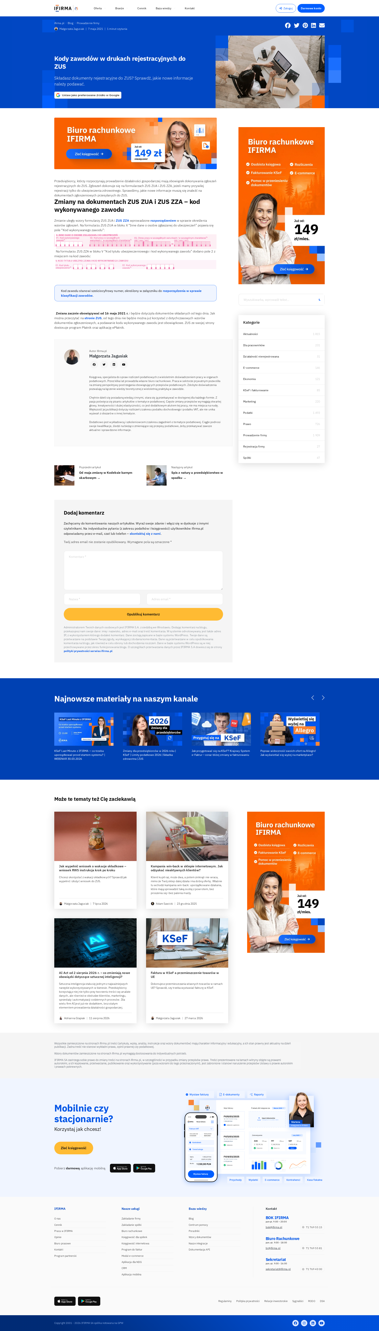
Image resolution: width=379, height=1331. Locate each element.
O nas (57, 1218)
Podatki (248, 413)
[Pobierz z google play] (144, 1168)
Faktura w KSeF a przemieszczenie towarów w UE (185, 975)
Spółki (247, 458)
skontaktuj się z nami (145, 534)
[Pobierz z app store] (120, 1168)
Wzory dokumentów (200, 1237)
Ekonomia (249, 379)
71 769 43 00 (314, 1269)
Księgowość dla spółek (134, 1237)
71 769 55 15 (314, 1227)
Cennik (58, 1225)
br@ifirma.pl (273, 1248)
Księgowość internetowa (135, 1243)
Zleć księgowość (74, 1148)
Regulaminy (225, 1301)
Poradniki (194, 1231)
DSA (322, 1301)
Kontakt (58, 1249)
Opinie (58, 1237)
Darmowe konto (311, 8)
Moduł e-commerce (133, 1256)
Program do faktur (132, 1249)
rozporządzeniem (163, 220)
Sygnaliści (297, 1301)
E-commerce (251, 368)
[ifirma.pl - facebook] (295, 1323)
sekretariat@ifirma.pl (278, 1269)
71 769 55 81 (314, 1248)
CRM (124, 1268)
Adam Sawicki (164, 903)
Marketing (249, 401)
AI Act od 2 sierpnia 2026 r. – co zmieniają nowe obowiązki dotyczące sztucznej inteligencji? (94, 975)
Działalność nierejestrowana (261, 356)
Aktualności (250, 334)
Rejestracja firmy (254, 446)
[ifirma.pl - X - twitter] (304, 1323)
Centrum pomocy (198, 1225)
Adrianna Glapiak (74, 1018)
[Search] (319, 299)
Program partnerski (65, 1256)
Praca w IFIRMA (63, 1231)
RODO (311, 1301)
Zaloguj (288, 8)
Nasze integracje (198, 1243)
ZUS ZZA (122, 220)
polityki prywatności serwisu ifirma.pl (88, 651)
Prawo (247, 424)
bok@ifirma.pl (274, 1227)
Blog (191, 1218)
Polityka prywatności (248, 1301)
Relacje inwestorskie (276, 1301)
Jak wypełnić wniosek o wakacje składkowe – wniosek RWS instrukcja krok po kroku (92, 868)
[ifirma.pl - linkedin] (313, 1323)
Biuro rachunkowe (132, 1231)
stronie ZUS (93, 318)
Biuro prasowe (62, 1243)
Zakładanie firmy (131, 1218)
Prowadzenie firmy (255, 435)
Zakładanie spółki (132, 1225)
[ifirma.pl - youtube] (321, 1323)
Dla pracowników (254, 345)
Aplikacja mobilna (132, 1274)
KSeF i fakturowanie (255, 390)
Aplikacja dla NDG (132, 1262)
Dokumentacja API (199, 1249)
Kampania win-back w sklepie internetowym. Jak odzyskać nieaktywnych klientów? (187, 868)
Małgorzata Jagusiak (71, 29)
